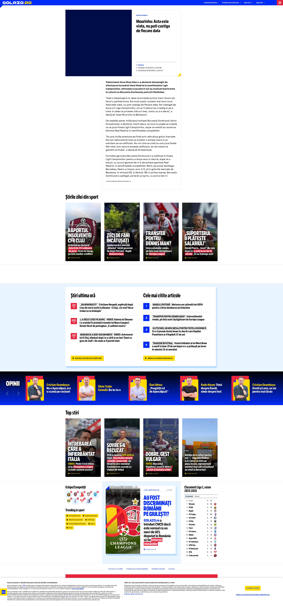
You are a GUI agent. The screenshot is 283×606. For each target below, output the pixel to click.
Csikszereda (193, 555)
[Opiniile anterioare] (7, 393)
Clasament (189, 496)
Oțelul (191, 535)
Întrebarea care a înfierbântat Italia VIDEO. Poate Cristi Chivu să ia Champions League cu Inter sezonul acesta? (83, 447)
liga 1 (92, 524)
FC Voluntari (193, 542)
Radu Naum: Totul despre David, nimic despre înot (206, 388)
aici (67, 596)
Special (259, 3)
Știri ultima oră (83, 295)
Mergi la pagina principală (160, 358)
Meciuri (197, 496)
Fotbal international (230, 3)
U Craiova (192, 531)
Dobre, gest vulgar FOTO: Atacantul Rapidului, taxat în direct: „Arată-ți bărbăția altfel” (161, 447)
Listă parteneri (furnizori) (133, 594)
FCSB (191, 507)
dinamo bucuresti (75, 520)
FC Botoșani (193, 548)
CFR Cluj (91, 520)
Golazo (141, 65)
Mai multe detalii (78, 588)
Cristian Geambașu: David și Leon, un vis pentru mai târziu (257, 388)
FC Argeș (192, 514)
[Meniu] (280, 2)
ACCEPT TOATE (252, 588)
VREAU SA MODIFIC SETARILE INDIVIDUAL (253, 595)
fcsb (70, 528)
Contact (171, 569)
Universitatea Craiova (77, 524)
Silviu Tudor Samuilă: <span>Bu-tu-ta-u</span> (103, 388)
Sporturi (247, 3)
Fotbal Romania (210, 3)
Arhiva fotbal (141, 15)
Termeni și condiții (115, 569)
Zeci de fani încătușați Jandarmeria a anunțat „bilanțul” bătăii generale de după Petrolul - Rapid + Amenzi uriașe (122, 232)
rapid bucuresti (91, 516)
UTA (190, 552)
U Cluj (191, 521)
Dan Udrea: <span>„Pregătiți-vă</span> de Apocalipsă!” (154, 388)
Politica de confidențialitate (137, 569)
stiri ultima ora (74, 516)
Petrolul (192, 524)
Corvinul (192, 518)
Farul (191, 528)
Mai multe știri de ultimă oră (88, 358)
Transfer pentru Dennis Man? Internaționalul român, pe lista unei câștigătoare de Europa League (161, 232)
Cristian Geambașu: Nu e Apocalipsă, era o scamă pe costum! (51, 388)
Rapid (191, 511)
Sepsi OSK (193, 538)
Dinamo (192, 504)
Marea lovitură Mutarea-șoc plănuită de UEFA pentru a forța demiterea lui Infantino (176, 306)
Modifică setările (158, 569)
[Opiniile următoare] (18, 393)
